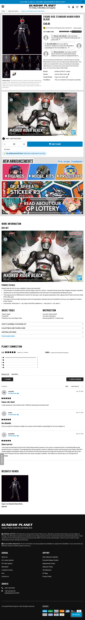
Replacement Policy (48, 563)
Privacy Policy (46, 576)
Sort (66, 386)
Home (3, 11)
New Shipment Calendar (50, 557)
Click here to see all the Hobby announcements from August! (42, 2)
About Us (4, 557)
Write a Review (76, 379)
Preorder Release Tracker (50, 560)
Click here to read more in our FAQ (34, 153)
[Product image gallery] (22, 34)
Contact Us (5, 576)
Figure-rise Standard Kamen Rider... (13, 504)
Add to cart (56, 144)
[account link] (73, 7)
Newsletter (5, 567)
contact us (27, 545)
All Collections (46, 570)
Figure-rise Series (13, 11)
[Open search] (69, 7)
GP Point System (7, 563)
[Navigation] (3, 6)
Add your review (76, 31)
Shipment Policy (47, 567)
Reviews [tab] (5, 374)
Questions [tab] (15, 374)
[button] (81, 7)
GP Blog (45, 573)
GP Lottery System (8, 560)
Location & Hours (7, 570)
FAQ (3, 573)
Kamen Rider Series (61, 74)
